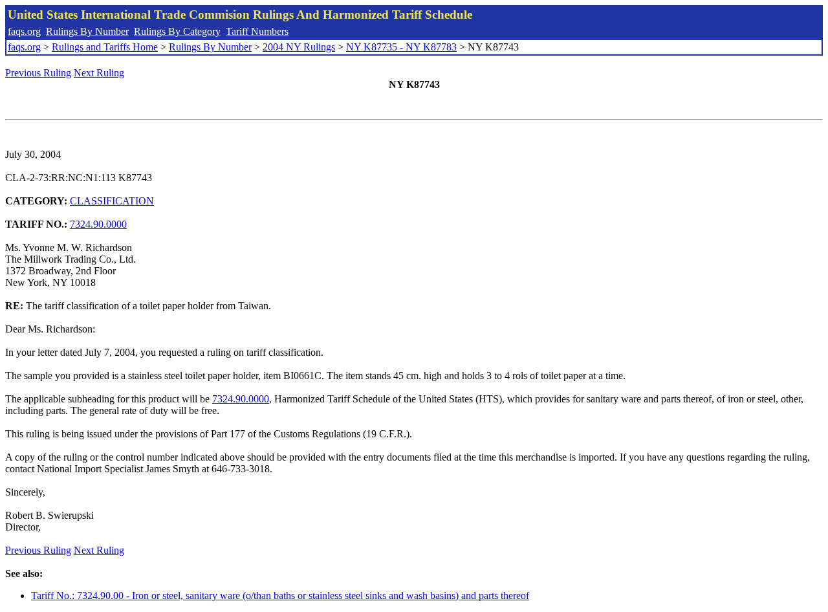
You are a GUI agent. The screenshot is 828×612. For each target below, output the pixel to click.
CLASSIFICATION (112, 200)
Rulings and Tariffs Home (105, 46)
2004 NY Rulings (299, 46)
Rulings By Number (87, 31)
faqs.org (24, 31)
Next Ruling (99, 72)
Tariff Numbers (257, 31)
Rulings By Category (177, 31)
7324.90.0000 (98, 224)
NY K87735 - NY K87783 (401, 46)
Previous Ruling (38, 72)
